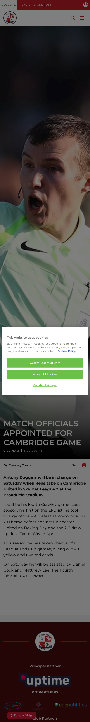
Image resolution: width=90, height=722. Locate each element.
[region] (45, 361)
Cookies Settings (45, 385)
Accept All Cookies (44, 374)
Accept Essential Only (45, 362)
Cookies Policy (67, 351)
